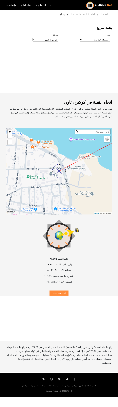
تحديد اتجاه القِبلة (43, 5)
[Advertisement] (59, 70)
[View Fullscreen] (10, 142)
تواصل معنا (11, 5)
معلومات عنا (53, 385)
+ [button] (10, 131)
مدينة (55, 34)
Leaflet (96, 213)
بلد (108, 34)
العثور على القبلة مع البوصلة (72, 385)
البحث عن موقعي (59, 293)
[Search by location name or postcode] (77, 132)
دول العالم (26, 5)
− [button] (10, 136)
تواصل (24, 385)
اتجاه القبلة (91, 385)
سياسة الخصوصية (38, 385)
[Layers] (107, 139)
